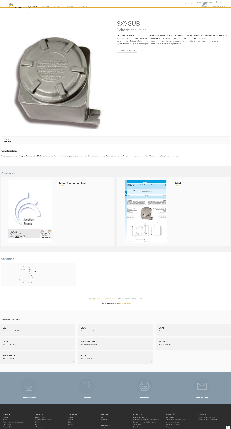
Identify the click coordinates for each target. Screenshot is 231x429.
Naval (37, 427)
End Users (104, 421)
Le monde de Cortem (172, 424)
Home (4, 14)
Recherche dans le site (205, 2)
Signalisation (7, 427)
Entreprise (69, 6)
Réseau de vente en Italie (206, 418)
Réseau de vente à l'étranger (207, 421)
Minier (37, 424)
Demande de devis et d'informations (144, 424)
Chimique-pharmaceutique (43, 421)
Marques (70, 421)
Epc (102, 418)
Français (219, 2)
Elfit (69, 424)
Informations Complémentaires (175, 421)
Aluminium (19, 14)
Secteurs (57, 6)
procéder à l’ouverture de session (105, 299)
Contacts (204, 6)
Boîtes (14, 14)
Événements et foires (172, 427)
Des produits (170, 418)
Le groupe (71, 418)
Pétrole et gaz (40, 418)
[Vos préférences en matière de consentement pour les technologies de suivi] (228, 427)
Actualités (83, 6)
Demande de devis (219, 6)
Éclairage (5, 418)
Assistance (105, 426)
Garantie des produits (140, 418)
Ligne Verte (137, 427)
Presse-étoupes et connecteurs (13, 424)
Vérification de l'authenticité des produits (146, 421)
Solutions (45, 6)
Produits (33, 6)
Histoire (70, 427)
